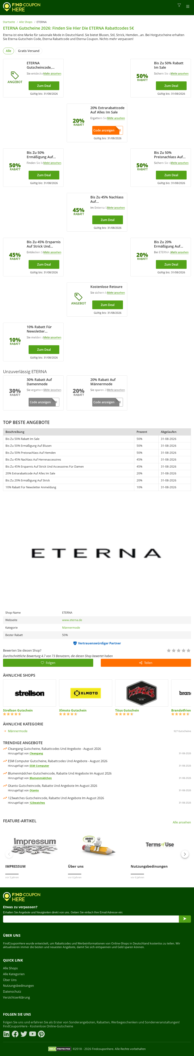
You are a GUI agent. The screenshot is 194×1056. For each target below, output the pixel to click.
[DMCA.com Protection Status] (59, 1049)
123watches (37, 802)
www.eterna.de (72, 620)
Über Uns (10, 980)
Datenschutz (12, 992)
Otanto (34, 790)
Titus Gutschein (127, 710)
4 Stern (183, 650)
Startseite (9, 22)
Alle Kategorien (14, 974)
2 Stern (173, 650)
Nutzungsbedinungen (18, 986)
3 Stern (178, 650)
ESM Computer (39, 765)
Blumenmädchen (41, 778)
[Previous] (9, 854)
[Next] (185, 854)
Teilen (148, 663)
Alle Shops (25, 22)
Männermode (71, 627)
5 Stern (188, 650)
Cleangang (36, 753)
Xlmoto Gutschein (73, 710)
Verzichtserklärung (16, 997)
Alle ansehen (182, 822)
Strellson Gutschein (18, 710)
